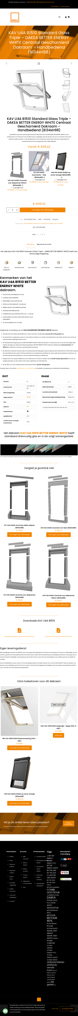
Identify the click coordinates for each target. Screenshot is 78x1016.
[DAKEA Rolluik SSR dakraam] (60, 161)
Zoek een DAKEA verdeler (39, 877)
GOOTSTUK (53, 907)
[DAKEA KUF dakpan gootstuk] (17, 165)
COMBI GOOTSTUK (53, 891)
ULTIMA (55, 938)
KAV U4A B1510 (58, 223)
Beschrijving (30, 244)
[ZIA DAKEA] (39, 161)
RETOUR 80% (47, 219)
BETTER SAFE (51, 870)
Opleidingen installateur (40, 885)
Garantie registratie (13, 884)
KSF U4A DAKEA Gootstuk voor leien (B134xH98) (58, 528)
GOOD (49, 900)
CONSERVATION (53, 895)
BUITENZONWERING (53, 887)
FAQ (24, 887)
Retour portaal (25, 870)
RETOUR (51, 915)
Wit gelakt (55, 219)
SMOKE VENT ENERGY (52, 932)
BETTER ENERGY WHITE (30, 219)
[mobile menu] (59, 17)
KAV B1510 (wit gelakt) (47, 223)
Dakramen (36, 223)
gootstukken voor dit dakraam (25, 368)
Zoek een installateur (13, 896)
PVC (49, 912)
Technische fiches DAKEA (40, 869)
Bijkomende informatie (44, 244)
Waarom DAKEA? (12, 865)
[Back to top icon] (39, 1000)
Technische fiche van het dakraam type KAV (58, 636)
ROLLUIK (50, 926)
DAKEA (40, 219)
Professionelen (65, 6)
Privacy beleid (25, 876)
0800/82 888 (32, 2)
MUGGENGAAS (52, 910)
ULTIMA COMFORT (51, 941)
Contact (12, 901)
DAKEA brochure (12, 890)
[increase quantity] (16, 210)
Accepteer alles (67, 1009)
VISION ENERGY (51, 977)
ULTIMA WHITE (52, 960)
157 (47, 856)
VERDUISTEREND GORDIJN (55, 963)
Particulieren (55, 6)
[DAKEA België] (14, 17)
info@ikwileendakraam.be (46, 2)
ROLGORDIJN (52, 924)
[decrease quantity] (8, 210)
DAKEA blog (12, 878)
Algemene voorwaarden (26, 882)
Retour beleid (25, 864)
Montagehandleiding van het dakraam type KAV (19, 636)
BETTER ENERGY (28, 223)
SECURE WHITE (52, 928)
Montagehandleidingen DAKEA (40, 862)
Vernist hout (50, 969)
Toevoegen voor (17, 189)
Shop (11, 860)
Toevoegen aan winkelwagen (42, 210)
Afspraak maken (12, 872)
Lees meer (58, 735)
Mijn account (25, 858)
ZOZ (55, 985)
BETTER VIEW (51, 880)
